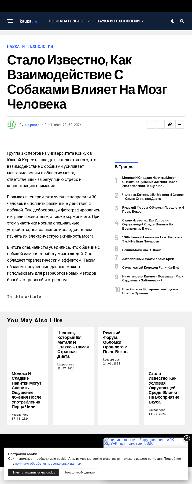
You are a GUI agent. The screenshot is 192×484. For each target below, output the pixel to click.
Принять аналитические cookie (33, 472)
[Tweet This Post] (160, 124)
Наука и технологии (118, 21)
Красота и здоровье (119, 40)
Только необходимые (80, 472)
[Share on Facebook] (151, 124)
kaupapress (34, 125)
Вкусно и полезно (67, 40)
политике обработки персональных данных (48, 463)
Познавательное (67, 21)
